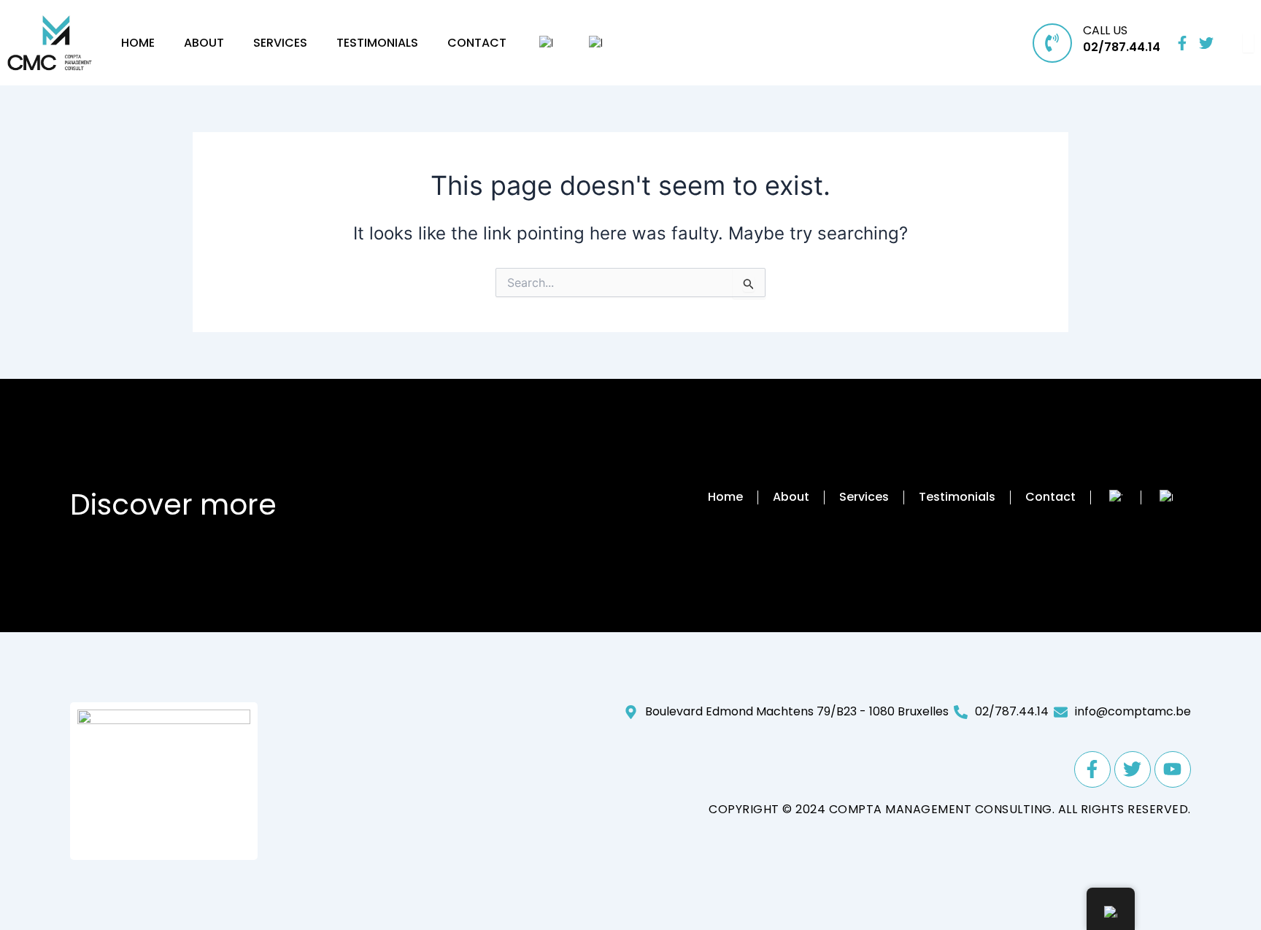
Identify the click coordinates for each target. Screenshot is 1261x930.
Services (280, 42)
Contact (476, 42)
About (204, 42)
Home (138, 42)
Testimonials (377, 42)
